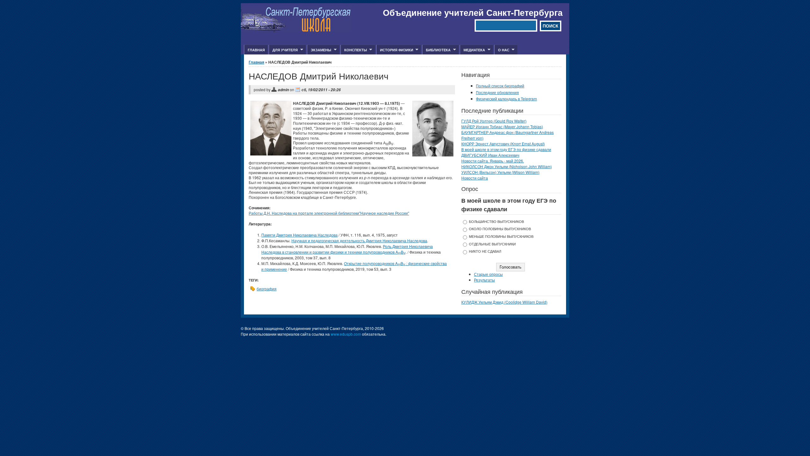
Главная (256, 50)
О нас (501, 50)
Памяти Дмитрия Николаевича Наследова (299, 235)
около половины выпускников (500, 228)
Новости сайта (474, 177)
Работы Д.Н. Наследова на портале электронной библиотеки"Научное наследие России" (329, 213)
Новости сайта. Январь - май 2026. (492, 160)
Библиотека (436, 50)
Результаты (484, 279)
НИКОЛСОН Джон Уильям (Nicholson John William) (506, 166)
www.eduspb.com (346, 334)
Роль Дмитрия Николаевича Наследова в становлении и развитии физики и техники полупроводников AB (347, 249)
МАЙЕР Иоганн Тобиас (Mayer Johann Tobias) (502, 126)
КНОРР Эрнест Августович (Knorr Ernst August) (503, 143)
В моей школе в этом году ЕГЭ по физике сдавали (506, 149)
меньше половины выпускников (501, 236)
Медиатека (472, 50)
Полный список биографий (500, 85)
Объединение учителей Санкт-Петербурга (473, 12)
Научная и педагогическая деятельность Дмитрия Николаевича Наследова (359, 240)
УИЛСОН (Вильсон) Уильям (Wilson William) (500, 172)
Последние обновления (497, 92)
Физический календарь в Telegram (506, 98)
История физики (394, 50)
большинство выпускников (496, 221)
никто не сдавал (485, 251)
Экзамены (319, 50)
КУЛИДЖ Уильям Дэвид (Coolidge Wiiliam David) (504, 302)
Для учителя (283, 50)
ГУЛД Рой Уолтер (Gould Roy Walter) (493, 121)
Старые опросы (488, 274)
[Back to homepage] (296, 30)
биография (267, 288)
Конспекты (353, 50)
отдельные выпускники (492, 244)
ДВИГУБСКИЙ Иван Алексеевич (490, 155)
